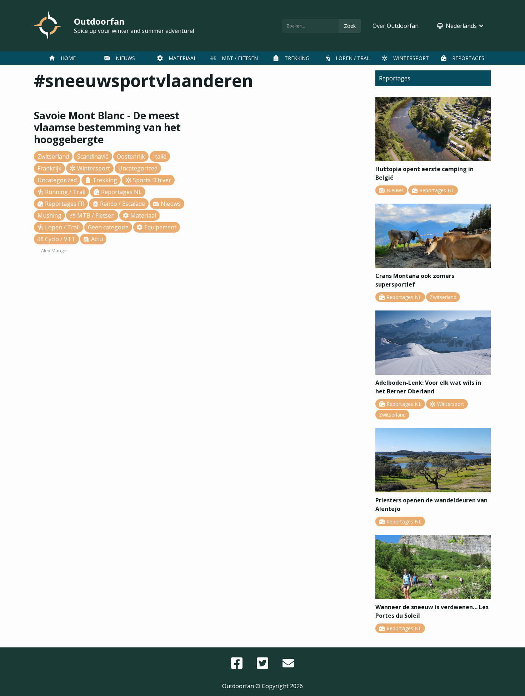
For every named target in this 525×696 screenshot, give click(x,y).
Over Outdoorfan (395, 26)
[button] (460, 25)
